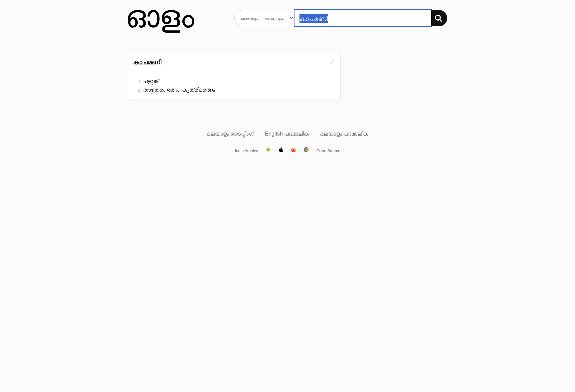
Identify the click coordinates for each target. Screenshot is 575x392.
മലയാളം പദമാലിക (344, 133)
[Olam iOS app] (281, 150)
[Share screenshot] (332, 62)
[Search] (439, 18)
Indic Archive (246, 150)
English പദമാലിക (287, 133)
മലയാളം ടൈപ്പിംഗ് (230, 133)
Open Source (328, 150)
